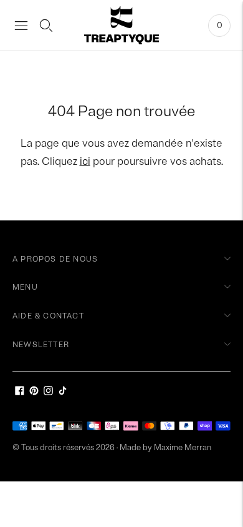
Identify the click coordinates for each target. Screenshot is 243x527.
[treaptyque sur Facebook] (19, 392)
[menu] (21, 25)
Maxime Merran (182, 448)
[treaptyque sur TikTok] (62, 392)
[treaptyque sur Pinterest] (34, 392)
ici (85, 161)
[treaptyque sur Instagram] (48, 392)
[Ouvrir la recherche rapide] (46, 25)
